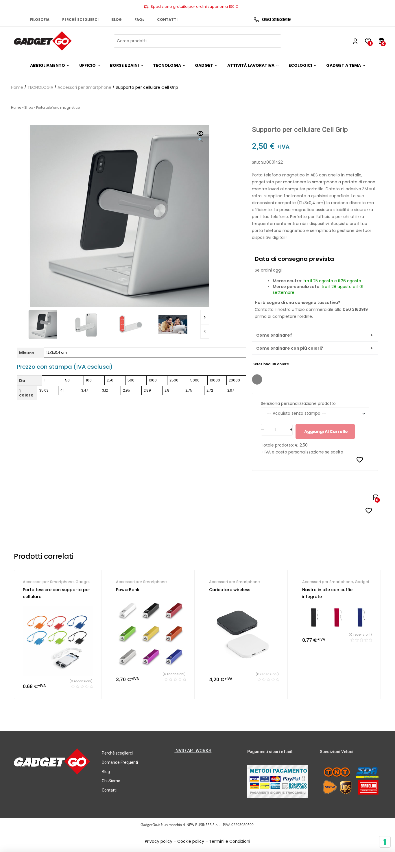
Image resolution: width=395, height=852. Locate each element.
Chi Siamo (111, 781)
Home (17, 87)
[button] (200, 137)
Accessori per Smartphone (84, 87)
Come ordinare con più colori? (289, 348)
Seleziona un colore (270, 364)
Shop (28, 107)
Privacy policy (158, 841)
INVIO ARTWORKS (192, 750)
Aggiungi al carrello (326, 431)
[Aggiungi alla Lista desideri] (359, 459)
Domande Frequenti (120, 762)
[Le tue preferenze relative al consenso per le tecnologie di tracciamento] (384, 841)
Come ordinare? (274, 335)
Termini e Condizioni (229, 841)
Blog (106, 771)
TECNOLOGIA (40, 87)
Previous (204, 331)
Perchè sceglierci (117, 753)
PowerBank (127, 590)
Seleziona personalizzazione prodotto (298, 403)
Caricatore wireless (229, 590)
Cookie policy (190, 841)
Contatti (109, 790)
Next (204, 317)
